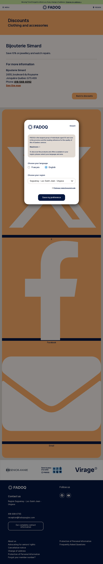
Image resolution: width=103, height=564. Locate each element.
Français (35, 167)
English (52, 167)
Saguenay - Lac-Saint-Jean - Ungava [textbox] (47, 181)
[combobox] (51, 181)
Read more (34, 147)
